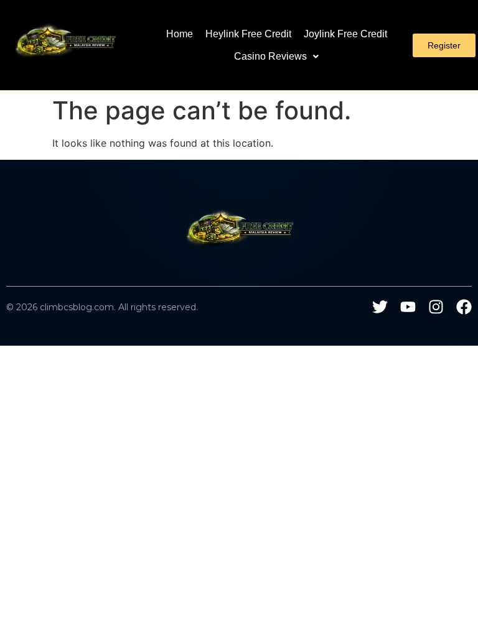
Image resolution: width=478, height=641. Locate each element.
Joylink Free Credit (345, 34)
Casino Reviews (270, 56)
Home (179, 34)
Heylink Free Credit (248, 34)
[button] (276, 56)
